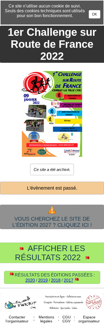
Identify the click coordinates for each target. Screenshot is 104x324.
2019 (43, 280)
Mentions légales (46, 319)
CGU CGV (66, 319)
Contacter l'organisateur (17, 319)
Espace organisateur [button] (89, 319)
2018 (56, 280)
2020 (30, 280)
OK (94, 14)
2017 (68, 280)
